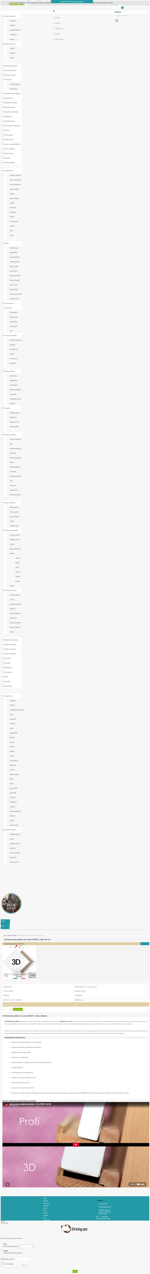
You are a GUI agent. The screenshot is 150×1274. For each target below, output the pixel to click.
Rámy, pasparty (14, 512)
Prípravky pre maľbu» (10, 335)
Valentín (12, 48)
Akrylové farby (14, 248)
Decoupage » (8, 79)
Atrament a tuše (14, 298)
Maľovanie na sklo (9, 107)
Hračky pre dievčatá (10, 644)
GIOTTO (12, 820)
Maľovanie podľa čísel (10, 65)
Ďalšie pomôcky (14, 426)
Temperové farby (15, 261)
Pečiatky (12, 216)
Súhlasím (21, 4)
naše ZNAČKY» (8, 696)
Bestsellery (13, 20)
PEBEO (12, 779)
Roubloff (12, 737)
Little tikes (7, 663)
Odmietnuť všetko (13, 4)
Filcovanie (7, 158)
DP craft (12, 769)
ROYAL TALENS (14, 825)
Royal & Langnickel (15, 811)
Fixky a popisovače (15, 549)
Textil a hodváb (14, 189)
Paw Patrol (7, 681)
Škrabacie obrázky (9, 162)
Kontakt (57, 34)
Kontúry (12, 193)
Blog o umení (59, 39)
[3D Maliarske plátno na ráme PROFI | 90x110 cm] (19, 962)
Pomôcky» (7, 408)
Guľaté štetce (13, 380)
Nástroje (12, 226)
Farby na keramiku (15, 275)
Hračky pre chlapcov (10, 649)
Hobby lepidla (14, 221)
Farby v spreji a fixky (16, 294)
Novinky (57, 23)
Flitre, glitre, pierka (15, 180)
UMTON (12, 746)
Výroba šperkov (9, 153)
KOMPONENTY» (9, 170)
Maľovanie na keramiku (11, 112)
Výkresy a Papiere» (9, 502)
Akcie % (57, 17)
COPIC (11, 728)
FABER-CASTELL (14, 774)
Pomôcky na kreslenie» (11, 530)
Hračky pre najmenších (11, 640)
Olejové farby (14, 252)
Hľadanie (118, 12)
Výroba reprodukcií (15, 494)
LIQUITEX (12, 806)
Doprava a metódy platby (46, 1205)
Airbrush (6, 130)
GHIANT (12, 751)
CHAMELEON (13, 733)
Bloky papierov (14, 507)
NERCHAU (13, 816)
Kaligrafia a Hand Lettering (12, 93)
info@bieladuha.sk (105, 1207)
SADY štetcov (13, 376)
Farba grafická (14, 289)
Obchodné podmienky (47, 1221)
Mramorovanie (8, 139)
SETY (11, 331)
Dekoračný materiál (15, 175)
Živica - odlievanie (9, 148)
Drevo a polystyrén (15, 184)
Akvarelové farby (14, 257)
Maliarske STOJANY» (10, 829)
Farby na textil (14, 266)
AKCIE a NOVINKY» (9, 16)
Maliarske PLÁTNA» (10, 434)
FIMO (11, 230)
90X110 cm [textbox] (78, 1000)
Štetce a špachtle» (9, 371)
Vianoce (12, 57)
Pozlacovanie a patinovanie (12, 125)
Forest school (8, 686)
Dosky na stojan (14, 862)
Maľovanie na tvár (9, 121)
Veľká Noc (12, 53)
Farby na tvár (13, 285)
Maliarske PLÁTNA (12, 935)
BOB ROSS (13, 765)
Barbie (6, 676)
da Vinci (12, 742)
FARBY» (6, 243)
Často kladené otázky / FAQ (45, 1214)
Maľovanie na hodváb (10, 102)
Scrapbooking (8, 98)
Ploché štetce (13, 385)
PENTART (12, 705)
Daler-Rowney (14, 760)
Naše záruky (45, 1199)
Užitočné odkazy (46, 1231)
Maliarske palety (14, 412)
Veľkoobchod (59, 28)
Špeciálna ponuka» (9, 44)
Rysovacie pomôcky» (10, 590)
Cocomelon (7, 658)
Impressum (47, 1225)
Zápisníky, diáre (14, 525)
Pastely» (12, 553)
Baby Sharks (8, 667)
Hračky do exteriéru (10, 653)
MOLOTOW (13, 793)
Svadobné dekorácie (10, 70)
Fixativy (12, 585)
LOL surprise (8, 672)
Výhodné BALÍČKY (15, 30)
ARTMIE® (12, 700)
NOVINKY (12, 25)
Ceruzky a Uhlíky (14, 535)
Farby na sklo (13, 271)
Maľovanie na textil (10, 75)
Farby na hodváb (15, 280)
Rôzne (11, 235)
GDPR (98, 1222)
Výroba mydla (8, 135)
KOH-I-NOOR (13, 788)
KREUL (12, 783)
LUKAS (12, 756)
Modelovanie (8, 116)
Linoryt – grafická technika (12, 144)
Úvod (5, 935)
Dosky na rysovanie (15, 622)
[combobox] (109, 1000)
